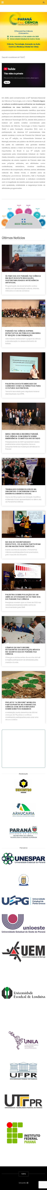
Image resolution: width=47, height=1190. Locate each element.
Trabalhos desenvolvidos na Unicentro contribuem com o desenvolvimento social (21, 491)
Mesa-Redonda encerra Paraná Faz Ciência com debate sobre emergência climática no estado (22, 436)
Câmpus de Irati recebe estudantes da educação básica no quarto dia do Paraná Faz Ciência (22, 650)
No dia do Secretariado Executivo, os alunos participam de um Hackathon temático (23, 544)
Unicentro (24, 33)
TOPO (23, 1174)
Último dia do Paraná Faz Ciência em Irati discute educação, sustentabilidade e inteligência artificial (23, 279)
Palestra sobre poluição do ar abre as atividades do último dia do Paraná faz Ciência (22, 597)
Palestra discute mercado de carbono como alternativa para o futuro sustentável (23, 386)
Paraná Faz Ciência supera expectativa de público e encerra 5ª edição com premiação (23, 333)
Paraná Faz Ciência (24, 31)
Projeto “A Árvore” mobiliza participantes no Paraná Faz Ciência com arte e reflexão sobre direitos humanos (20, 705)
